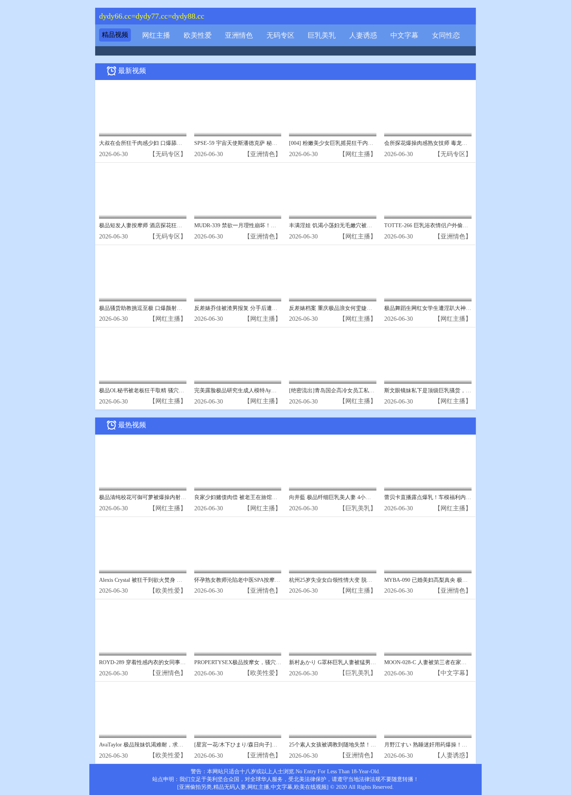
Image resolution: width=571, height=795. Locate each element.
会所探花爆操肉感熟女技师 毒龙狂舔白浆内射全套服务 (450, 143)
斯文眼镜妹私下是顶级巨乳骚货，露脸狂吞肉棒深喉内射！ (455, 390)
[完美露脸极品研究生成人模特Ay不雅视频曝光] (238, 357)
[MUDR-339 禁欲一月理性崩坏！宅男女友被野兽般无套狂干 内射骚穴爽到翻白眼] (238, 193)
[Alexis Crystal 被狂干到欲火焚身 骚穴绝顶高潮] (142, 547)
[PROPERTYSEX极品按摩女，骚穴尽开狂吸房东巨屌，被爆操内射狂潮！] (238, 629)
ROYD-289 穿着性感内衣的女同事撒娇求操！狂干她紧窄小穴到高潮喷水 (186, 662)
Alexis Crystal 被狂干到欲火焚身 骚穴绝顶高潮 (154, 580)
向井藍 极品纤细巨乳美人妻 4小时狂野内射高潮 (346, 497)
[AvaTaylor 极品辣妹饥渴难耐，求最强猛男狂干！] (142, 711)
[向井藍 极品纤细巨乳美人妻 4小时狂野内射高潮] (332, 464)
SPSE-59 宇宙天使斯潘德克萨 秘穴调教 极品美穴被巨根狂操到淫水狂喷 (280, 143)
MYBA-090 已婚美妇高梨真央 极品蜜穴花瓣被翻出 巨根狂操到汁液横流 (470, 580)
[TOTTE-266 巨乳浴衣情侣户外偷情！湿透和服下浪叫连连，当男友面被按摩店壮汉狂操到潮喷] (428, 193)
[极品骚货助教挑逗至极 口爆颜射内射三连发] (142, 275)
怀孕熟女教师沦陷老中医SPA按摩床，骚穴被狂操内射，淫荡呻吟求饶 (278, 580)
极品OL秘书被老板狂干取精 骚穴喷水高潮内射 (155, 390)
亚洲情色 (239, 35)
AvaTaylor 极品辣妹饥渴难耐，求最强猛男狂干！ (157, 745)
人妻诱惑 (363, 35)
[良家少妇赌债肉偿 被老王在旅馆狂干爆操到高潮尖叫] (238, 464)
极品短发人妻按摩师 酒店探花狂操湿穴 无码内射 (157, 225)
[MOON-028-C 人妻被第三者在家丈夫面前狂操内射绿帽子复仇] (428, 629)
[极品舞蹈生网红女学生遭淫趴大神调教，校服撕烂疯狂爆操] (428, 275)
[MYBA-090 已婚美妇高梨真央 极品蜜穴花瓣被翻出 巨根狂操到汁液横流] (428, 547)
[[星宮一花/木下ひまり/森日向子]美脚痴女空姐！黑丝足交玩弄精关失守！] (238, 711)
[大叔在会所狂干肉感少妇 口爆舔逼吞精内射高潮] (142, 110)
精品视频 (115, 34)
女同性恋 (446, 35)
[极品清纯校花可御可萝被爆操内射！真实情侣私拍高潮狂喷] (142, 464)
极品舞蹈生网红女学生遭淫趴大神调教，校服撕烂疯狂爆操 (455, 308)
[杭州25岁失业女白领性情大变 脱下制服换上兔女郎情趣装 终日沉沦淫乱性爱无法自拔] (332, 547)
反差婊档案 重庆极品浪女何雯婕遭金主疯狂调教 (347, 308)
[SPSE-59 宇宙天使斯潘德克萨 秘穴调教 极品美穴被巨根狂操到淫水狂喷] (238, 110)
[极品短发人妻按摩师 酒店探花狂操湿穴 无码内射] (142, 193)
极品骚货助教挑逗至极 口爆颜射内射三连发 (151, 308)
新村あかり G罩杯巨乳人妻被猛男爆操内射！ (343, 662)
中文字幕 (404, 35)
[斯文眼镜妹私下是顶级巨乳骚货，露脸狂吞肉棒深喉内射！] (428, 357)
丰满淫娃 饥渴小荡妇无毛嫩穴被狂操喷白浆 (341, 225)
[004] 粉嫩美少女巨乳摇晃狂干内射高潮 (336, 143)
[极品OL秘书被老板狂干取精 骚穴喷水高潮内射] (142, 357)
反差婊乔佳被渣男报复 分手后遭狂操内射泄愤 (249, 308)
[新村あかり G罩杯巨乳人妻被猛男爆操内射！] (332, 629)
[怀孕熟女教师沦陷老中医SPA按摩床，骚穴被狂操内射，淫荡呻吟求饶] (238, 547)
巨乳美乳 (322, 35)
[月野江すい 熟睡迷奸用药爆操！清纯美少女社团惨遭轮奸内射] (428, 711)
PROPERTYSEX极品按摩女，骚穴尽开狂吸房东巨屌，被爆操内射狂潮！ (281, 662)
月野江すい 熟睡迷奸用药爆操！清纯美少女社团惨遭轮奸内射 (458, 745)
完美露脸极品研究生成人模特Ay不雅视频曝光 (249, 390)
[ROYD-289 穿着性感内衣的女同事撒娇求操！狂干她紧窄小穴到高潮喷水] (142, 629)
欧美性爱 (198, 35)
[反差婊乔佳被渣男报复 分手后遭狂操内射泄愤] (238, 275)
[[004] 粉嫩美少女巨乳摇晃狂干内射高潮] (332, 110)
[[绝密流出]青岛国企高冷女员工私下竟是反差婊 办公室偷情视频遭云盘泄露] (332, 357)
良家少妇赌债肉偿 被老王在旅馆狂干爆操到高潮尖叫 (257, 497)
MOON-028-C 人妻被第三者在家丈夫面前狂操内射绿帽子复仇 (458, 662)
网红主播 (156, 35)
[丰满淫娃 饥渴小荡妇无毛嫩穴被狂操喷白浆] (332, 193)
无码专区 (280, 35)
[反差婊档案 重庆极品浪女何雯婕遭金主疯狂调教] (332, 275)
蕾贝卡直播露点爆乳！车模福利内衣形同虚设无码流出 (449, 497)
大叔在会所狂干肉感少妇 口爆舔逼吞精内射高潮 (157, 143)
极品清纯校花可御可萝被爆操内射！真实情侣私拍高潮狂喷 (169, 497)
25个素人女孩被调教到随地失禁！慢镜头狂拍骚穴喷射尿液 (359, 745)
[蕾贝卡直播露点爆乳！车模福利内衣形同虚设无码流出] (428, 464)
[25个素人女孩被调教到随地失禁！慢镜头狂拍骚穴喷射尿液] (332, 711)
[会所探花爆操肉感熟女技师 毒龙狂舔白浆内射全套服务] (428, 110)
